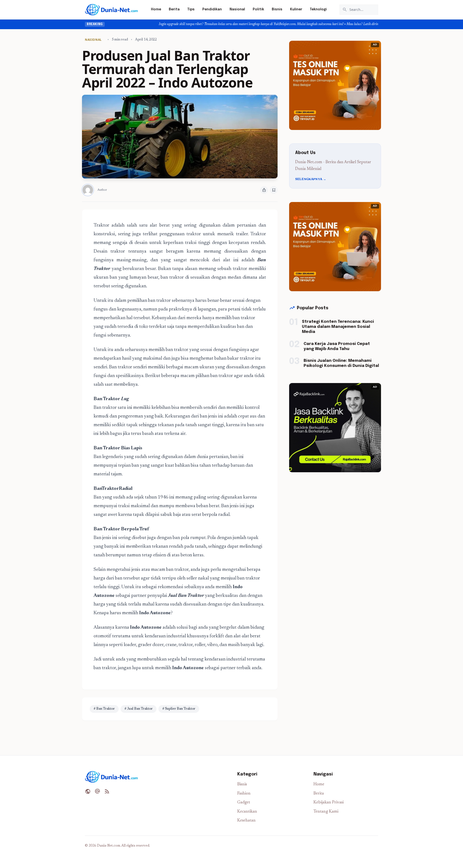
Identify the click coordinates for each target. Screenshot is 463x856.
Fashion (244, 794)
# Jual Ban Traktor (138, 709)
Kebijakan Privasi (328, 803)
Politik (258, 9)
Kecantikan (247, 812)
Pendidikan (212, 9)
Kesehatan (246, 821)
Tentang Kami (325, 812)
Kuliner (296, 9)
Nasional (237, 9)
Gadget (243, 803)
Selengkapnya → (310, 179)
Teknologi (318, 9)
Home (156, 9)
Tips (191, 9)
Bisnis (277, 9)
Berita (174, 9)
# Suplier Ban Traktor (178, 709)
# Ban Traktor (104, 709)
